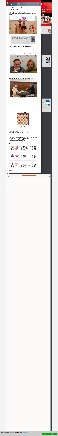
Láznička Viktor (16, 148)
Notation (29, 174)
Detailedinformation (44, 434)
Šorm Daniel (16, 154)
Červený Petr (16, 166)
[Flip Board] (21, 126)
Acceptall (54, 434)
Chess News (13, 4)
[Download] (25, 126)
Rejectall (49, 434)
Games (43, 174)
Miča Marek (16, 165)
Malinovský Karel (17, 155)
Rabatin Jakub (16, 163)
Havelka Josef (16, 157)
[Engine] (24, 126)
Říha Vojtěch (16, 158)
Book (14, 174)
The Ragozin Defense (45, 99)
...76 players (10, 170)
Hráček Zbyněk (16, 149)
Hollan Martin (16, 164)
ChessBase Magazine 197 (46, 56)
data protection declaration (25, 432)
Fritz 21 (13, 36)
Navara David (16, 147)
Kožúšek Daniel (16, 156)
